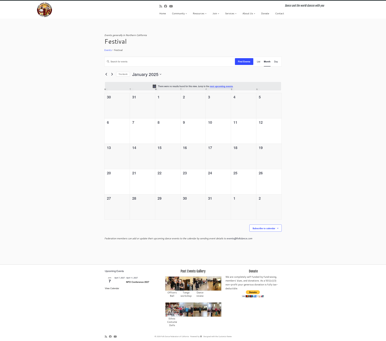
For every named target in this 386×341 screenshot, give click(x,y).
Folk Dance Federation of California (175, 336)
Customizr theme (225, 336)
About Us (248, 13)
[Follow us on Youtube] (172, 6)
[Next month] (112, 74)
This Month (123, 74)
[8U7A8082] (200, 309)
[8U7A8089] (214, 309)
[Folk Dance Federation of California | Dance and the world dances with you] (44, 9)
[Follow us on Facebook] (166, 6)
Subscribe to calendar (264, 228)
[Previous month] (106, 74)
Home (162, 13)
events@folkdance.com (239, 238)
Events (108, 50)
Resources (199, 13)
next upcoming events (221, 86)
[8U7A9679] (172, 283)
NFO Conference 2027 (137, 282)
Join (215, 13)
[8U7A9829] (200, 283)
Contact (279, 13)
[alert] (193, 86)
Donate (265, 13)
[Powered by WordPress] (201, 336)
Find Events (244, 61)
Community (178, 13)
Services (230, 13)
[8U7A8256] (214, 283)
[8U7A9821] (186, 283)
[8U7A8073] (172, 309)
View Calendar (112, 288)
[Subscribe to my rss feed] (161, 6)
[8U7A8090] (186, 309)
